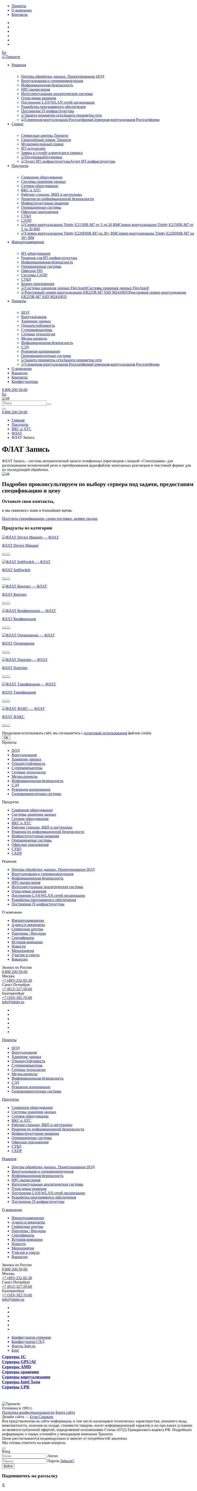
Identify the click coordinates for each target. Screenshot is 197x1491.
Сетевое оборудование (39, 186)
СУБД (26, 216)
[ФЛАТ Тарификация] (29, 684)
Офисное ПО (32, 271)
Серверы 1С (14, 1356)
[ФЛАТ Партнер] (25, 660)
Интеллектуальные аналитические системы (57, 94)
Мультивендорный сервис (42, 144)
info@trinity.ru (13, 1002)
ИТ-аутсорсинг (33, 148)
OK (6, 738)
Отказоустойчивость (38, 325)
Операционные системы (41, 207)
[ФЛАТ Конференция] (29, 611)
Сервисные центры (27, 929)
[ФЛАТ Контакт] (24, 586)
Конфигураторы (25, 382)
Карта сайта (65, 1412)
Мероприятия (23, 951)
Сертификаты (23, 938)
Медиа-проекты (34, 338)
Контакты (20, 14)
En (4, 52)
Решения (19, 65)
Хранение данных (36, 321)
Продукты (20, 166)
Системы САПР (34, 275)
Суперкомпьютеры (36, 330)
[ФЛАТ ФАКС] (23, 709)
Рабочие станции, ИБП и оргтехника (51, 194)
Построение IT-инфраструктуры (47, 111)
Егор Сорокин (41, 1417)
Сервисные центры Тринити (44, 135)
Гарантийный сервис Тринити (46, 140)
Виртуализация (33, 317)
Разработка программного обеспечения (53, 107)
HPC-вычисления (35, 89)
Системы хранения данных (43, 181)
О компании (22, 10)
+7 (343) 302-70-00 (17, 998)
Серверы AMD (16, 1366)
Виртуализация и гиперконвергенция (52, 81)
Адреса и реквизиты (28, 925)
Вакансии (20, 373)
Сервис (18, 124)
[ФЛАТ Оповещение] (28, 635)
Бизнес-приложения (37, 284)
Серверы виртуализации (26, 1376)
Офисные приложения (39, 212)
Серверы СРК (16, 1386)
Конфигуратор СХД (28, 1342)
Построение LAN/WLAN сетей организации (58, 102)
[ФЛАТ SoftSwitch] (26, 562)
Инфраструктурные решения (44, 203)
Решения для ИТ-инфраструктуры (49, 258)
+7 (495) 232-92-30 (17, 980)
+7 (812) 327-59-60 (17, 989)
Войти (8, 1466)
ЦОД (25, 312)
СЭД (25, 347)
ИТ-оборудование (35, 253)
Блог (15, 1350)
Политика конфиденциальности (28, 1412)
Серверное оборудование (41, 177)
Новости (19, 946)
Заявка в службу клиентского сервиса (52, 153)
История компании (27, 942)
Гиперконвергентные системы (46, 356)
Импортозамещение (28, 242)
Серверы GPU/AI (19, 1361)
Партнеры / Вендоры (29, 933)
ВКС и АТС (31, 190)
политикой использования (105, 733)
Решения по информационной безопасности (57, 199)
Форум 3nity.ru (23, 1346)
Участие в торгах (26, 955)
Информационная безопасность (47, 85)
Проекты (19, 6)
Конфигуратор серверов (31, 1337)
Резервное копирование (40, 351)
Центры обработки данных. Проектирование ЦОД (62, 76)
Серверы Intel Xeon (21, 1381)
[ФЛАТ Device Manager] (30, 537)
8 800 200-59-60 (14, 390)
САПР (26, 220)
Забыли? (67, 1461)
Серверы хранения (20, 1371)
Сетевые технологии (38, 334)
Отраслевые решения (38, 98)
